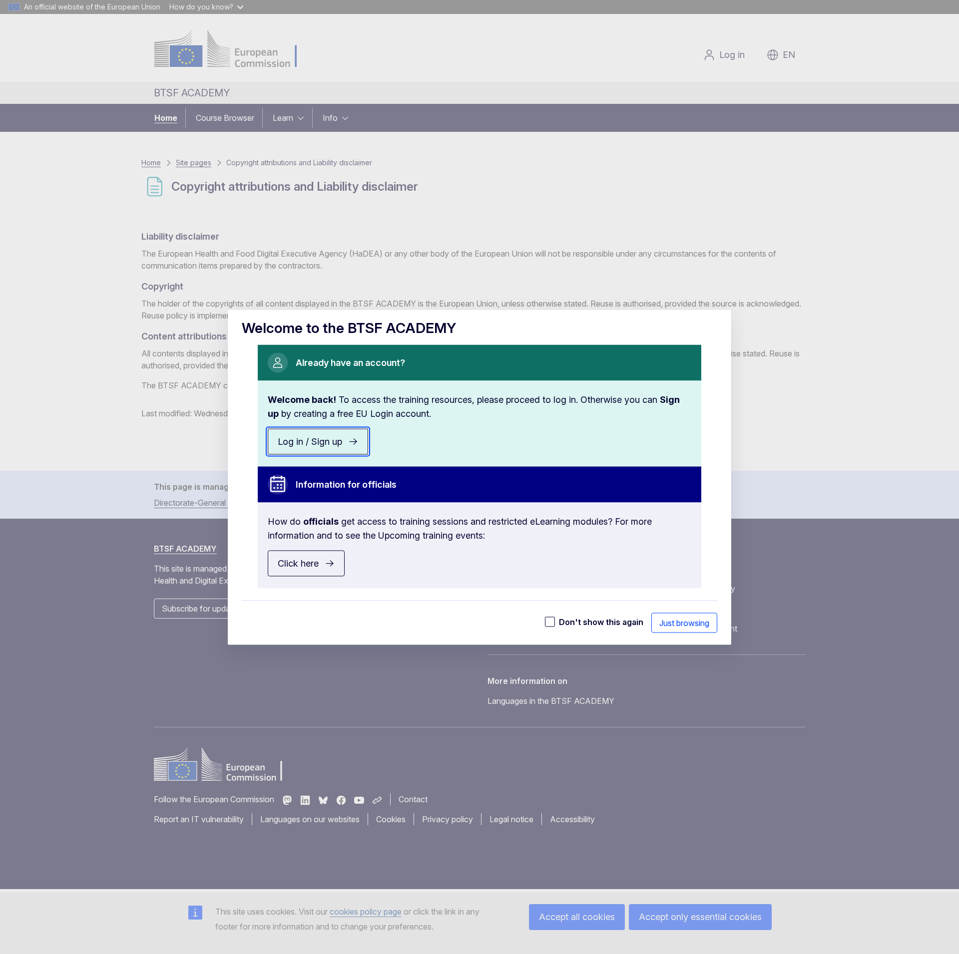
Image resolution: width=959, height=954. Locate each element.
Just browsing (684, 623)
